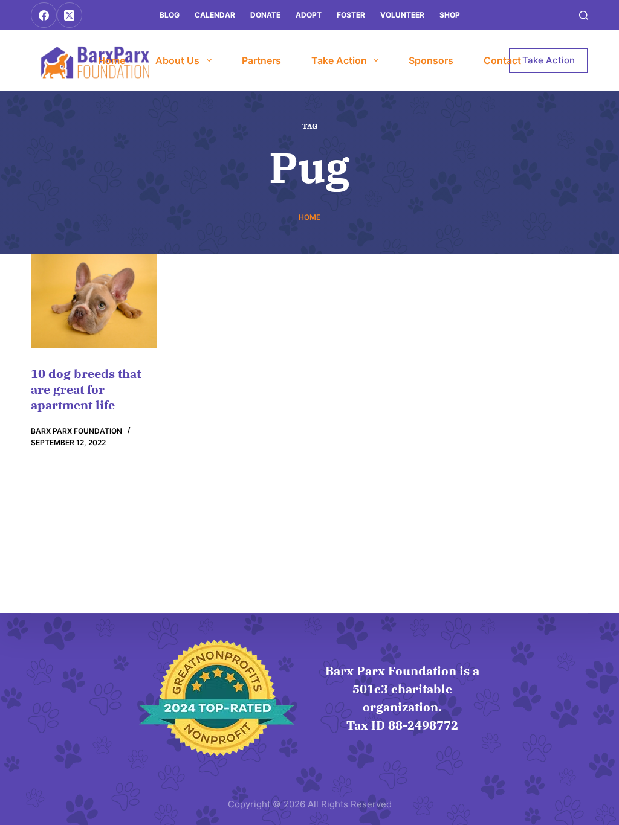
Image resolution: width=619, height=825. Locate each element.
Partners (261, 60)
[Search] (583, 15)
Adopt (309, 14)
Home (111, 60)
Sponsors (431, 60)
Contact (502, 60)
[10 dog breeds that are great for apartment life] (94, 301)
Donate (265, 14)
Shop (449, 14)
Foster (351, 14)
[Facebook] (44, 15)
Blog (170, 14)
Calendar (215, 14)
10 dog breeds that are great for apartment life (86, 389)
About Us (177, 60)
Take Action (339, 60)
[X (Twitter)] (70, 15)
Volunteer (402, 14)
